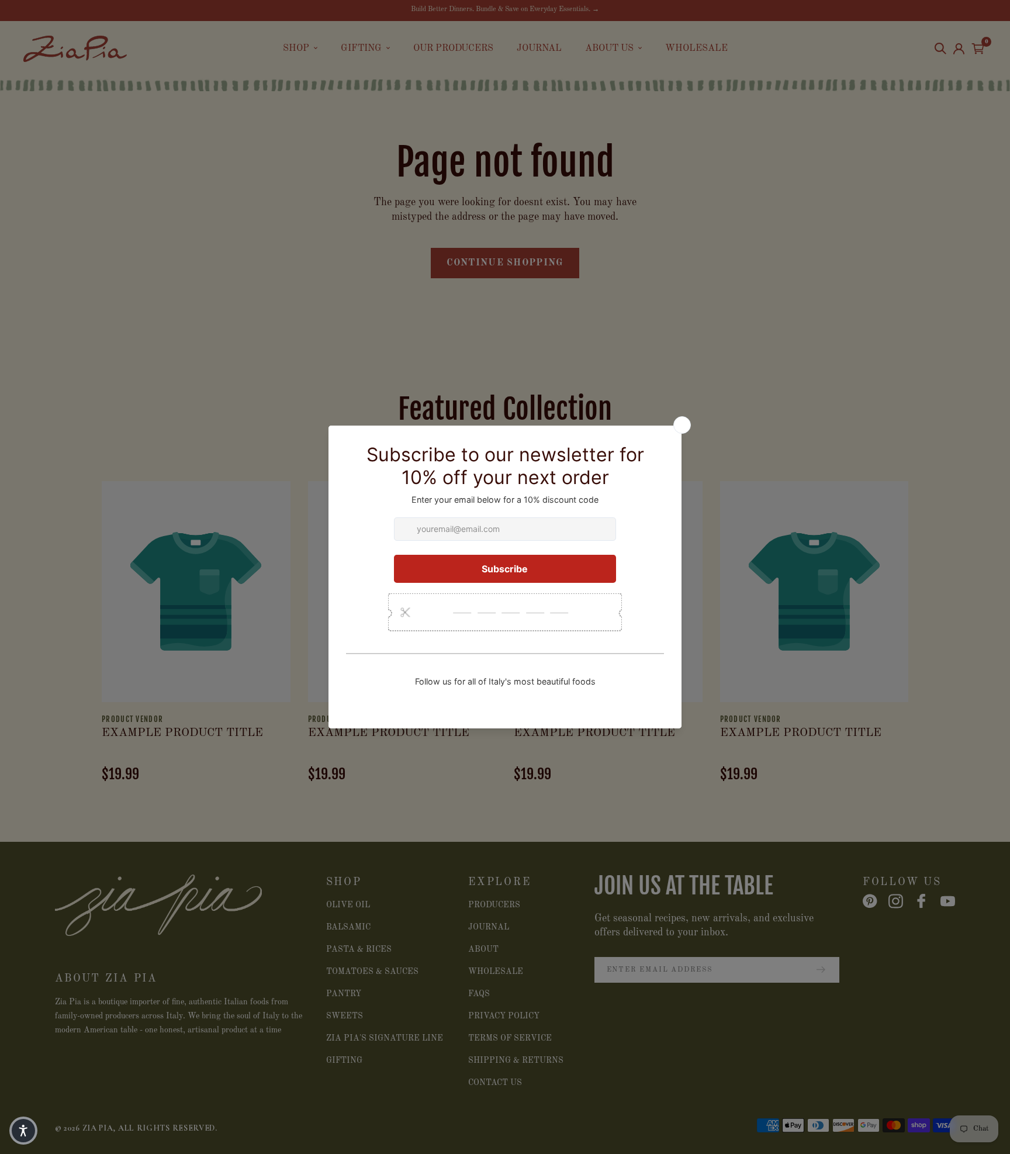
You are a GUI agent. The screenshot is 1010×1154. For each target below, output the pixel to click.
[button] (23, 1131)
